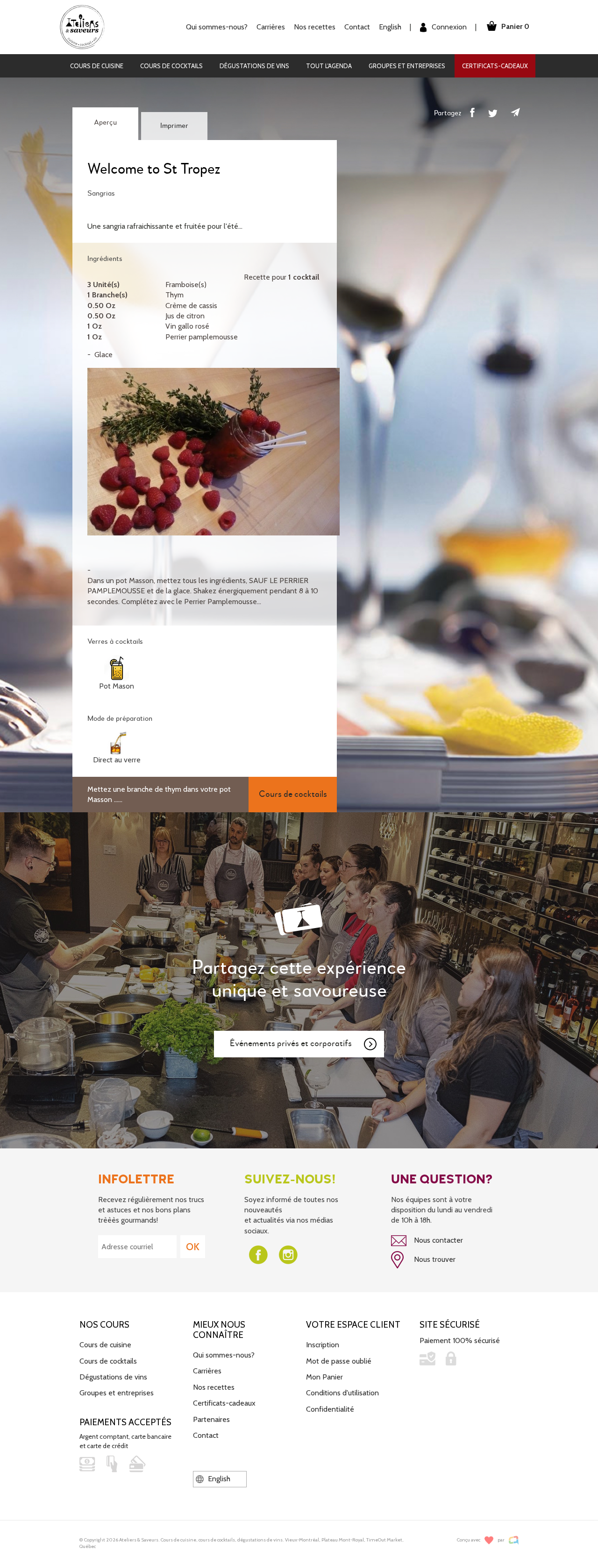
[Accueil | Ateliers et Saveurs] (86, 26)
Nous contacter (437, 1240)
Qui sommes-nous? (224, 1355)
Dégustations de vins (254, 66)
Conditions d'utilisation (342, 1392)
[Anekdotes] (514, 1540)
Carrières (270, 26)
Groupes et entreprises (407, 66)
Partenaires (211, 1419)
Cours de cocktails (171, 66)
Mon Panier (324, 1376)
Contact (357, 26)
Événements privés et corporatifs (291, 1043)
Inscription (322, 1344)
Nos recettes (214, 1387)
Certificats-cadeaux (495, 66)
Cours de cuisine (96, 66)
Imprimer (174, 126)
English (390, 26)
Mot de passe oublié (338, 1361)
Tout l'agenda (329, 66)
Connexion (448, 26)
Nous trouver (434, 1259)
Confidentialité (330, 1409)
